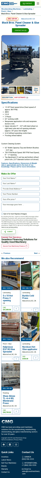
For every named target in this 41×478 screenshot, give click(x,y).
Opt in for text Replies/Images (15, 214)
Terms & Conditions (7, 440)
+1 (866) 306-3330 (29, 464)
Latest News (6, 460)
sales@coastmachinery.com (31, 471)
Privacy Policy (18, 440)
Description (7, 97)
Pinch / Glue (6, 11)
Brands (4, 466)
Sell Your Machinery (8, 463)
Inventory (4, 457)
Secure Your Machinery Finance (14, 246)
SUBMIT (10, 231)
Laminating (27, 9)
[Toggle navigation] (38, 3)
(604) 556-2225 (28, 458)
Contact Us (19, 30)
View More (36, 89)
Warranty (4, 469)
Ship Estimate (20, 97)
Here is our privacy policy (9, 227)
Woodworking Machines (11, 9)
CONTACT (28, 3)
